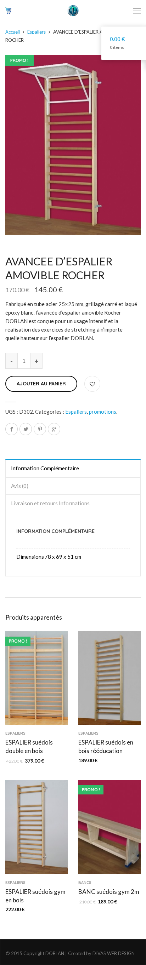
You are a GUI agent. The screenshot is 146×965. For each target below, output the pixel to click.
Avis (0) (19, 486)
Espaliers (36, 32)
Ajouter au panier (41, 383)
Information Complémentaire (45, 468)
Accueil (12, 32)
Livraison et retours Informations (50, 503)
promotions (102, 411)
